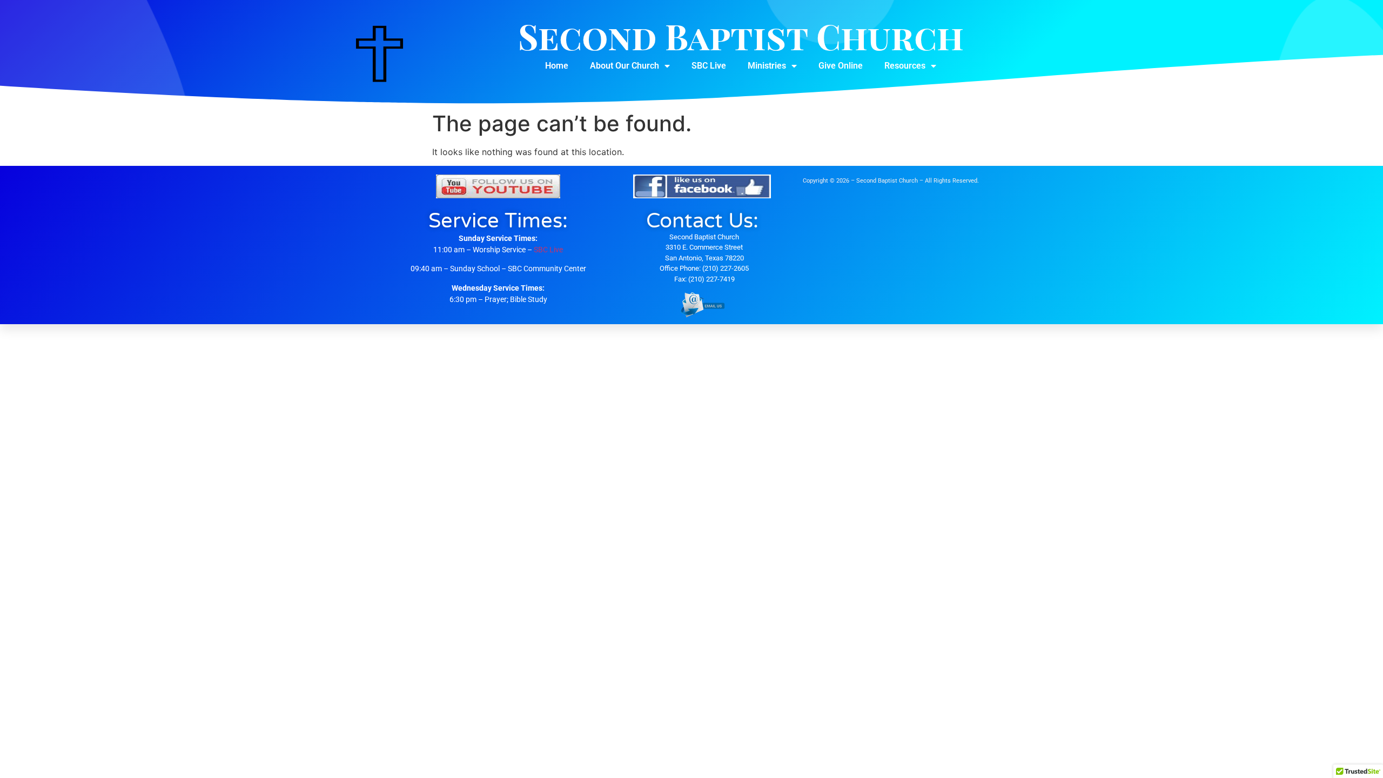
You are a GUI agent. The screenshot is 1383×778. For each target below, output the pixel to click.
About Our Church (624, 66)
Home (556, 66)
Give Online (840, 66)
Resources (904, 66)
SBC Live (709, 66)
